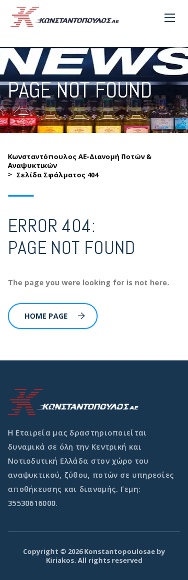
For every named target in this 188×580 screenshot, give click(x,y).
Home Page (46, 316)
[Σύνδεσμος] (64, 17)
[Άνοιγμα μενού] (169, 17)
